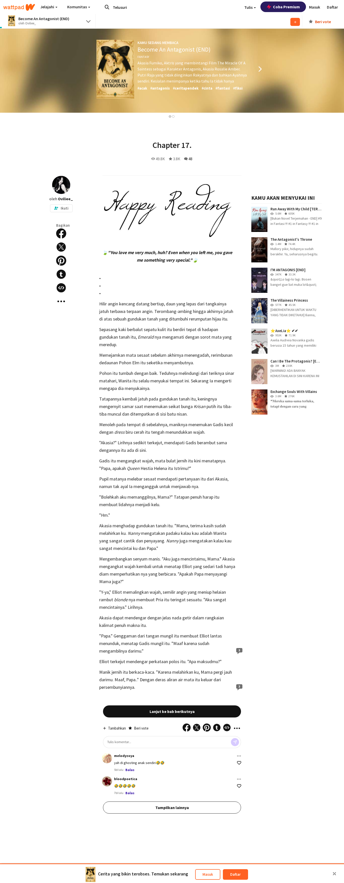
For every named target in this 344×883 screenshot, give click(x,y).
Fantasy (143, 57)
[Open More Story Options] (61, 301)
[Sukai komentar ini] (239, 763)
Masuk (207, 874)
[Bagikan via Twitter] (61, 247)
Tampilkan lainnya (172, 807)
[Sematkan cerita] (61, 288)
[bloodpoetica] (107, 781)
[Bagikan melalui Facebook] (61, 233)
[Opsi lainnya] (239, 756)
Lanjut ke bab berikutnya (172, 711)
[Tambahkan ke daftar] (295, 22)
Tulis (248, 7)
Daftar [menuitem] (332, 7)
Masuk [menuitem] (314, 7)
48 (190, 158)
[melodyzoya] (107, 758)
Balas (129, 770)
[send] (235, 742)
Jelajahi (47, 6)
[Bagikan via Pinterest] (61, 261)
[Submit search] (107, 7)
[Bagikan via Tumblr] (61, 274)
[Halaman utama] (19, 7)
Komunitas (77, 6)
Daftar (235, 874)
